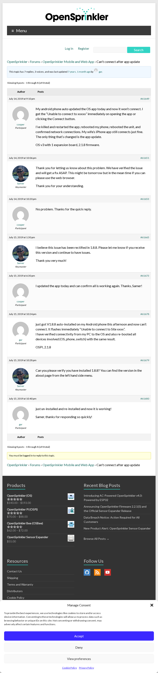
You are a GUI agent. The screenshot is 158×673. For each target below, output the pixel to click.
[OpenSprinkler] (76, 14)
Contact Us (14, 571)
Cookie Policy (69, 667)
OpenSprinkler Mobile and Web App (68, 62)
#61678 (145, 314)
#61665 (145, 237)
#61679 (145, 360)
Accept (79, 636)
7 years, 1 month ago (79, 71)
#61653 (145, 198)
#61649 (145, 98)
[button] (152, 605)
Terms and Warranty (20, 584)
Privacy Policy (86, 667)
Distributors (15, 591)
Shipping (12, 578)
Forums (35, 62)
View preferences (79, 659)
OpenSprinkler (17, 62)
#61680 (145, 398)
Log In (69, 48)
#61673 (145, 275)
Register (83, 48)
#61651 (145, 157)
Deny (79, 647)
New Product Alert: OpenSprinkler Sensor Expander (117, 528)
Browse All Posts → (96, 538)
